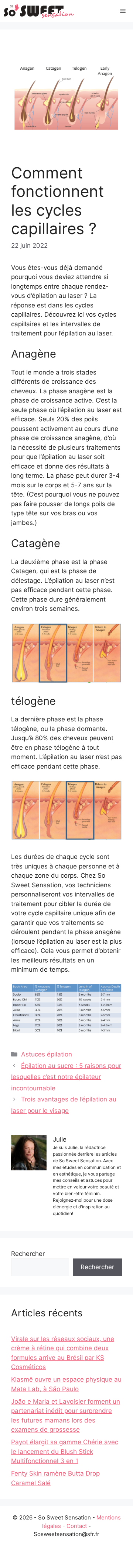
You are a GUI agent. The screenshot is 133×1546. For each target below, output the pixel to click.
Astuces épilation (46, 1054)
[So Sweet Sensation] (39, 11)
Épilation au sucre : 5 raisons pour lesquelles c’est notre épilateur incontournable (66, 1077)
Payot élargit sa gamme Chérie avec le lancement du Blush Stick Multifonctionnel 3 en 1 (64, 1451)
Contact (76, 1525)
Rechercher (28, 1253)
